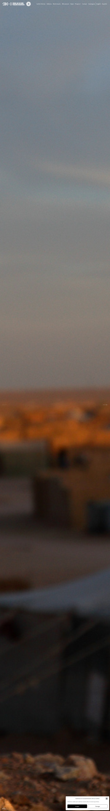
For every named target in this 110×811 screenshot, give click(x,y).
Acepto (77, 806)
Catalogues (91, 4)
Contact (84, 4)
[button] (107, 798)
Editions (49, 4)
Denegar (97, 806)
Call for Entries (41, 4)
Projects (77, 4)
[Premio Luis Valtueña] (16, 4)
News (72, 4)
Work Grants (57, 4)
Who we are (65, 4)
